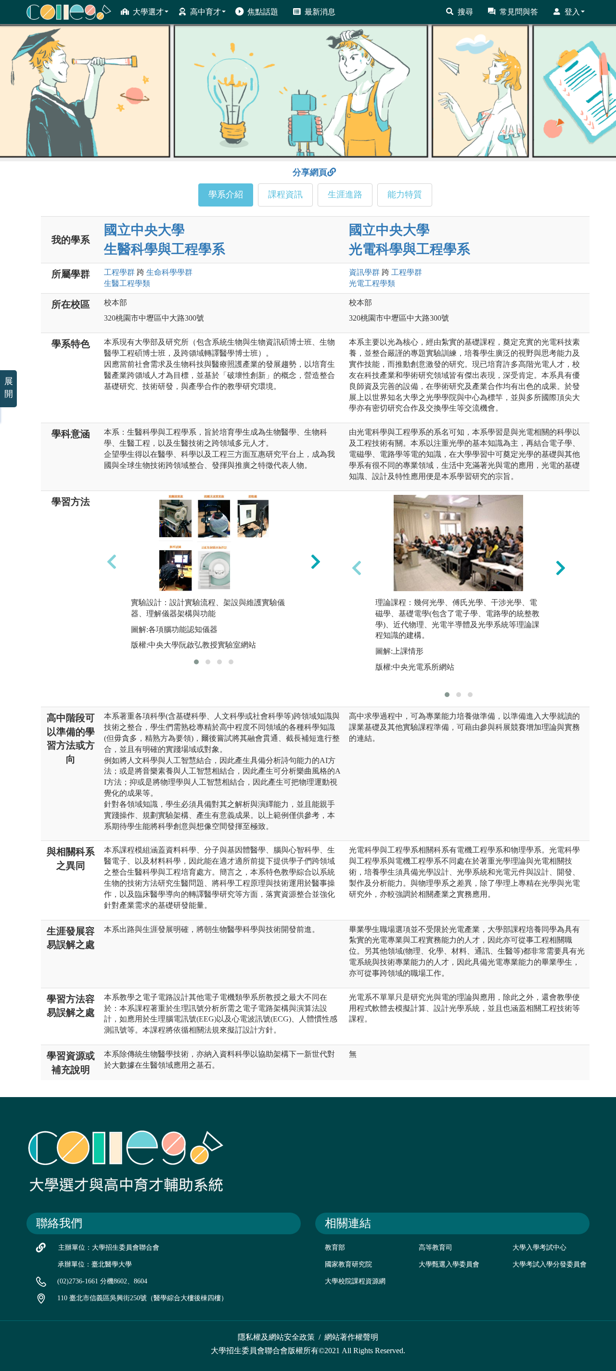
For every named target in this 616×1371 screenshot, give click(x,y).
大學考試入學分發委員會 (550, 1264)
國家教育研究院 (348, 1264)
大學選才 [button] (148, 12)
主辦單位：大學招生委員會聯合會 (108, 1247)
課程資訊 (285, 194)
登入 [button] (572, 12)
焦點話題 (262, 12)
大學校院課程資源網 (355, 1281)
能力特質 (404, 194)
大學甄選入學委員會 (449, 1264)
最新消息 (320, 12)
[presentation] (111, 561)
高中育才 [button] (205, 12)
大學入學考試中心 (539, 1247)
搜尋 (465, 12)
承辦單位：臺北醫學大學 (95, 1264)
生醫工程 (127, 283)
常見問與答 (519, 12)
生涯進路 (345, 194)
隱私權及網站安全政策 (276, 1337)
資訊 (364, 272)
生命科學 (169, 272)
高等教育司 (435, 1247)
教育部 (335, 1247)
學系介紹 (225, 194)
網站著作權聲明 (351, 1337)
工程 (119, 272)
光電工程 (372, 283)
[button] (196, 662)
